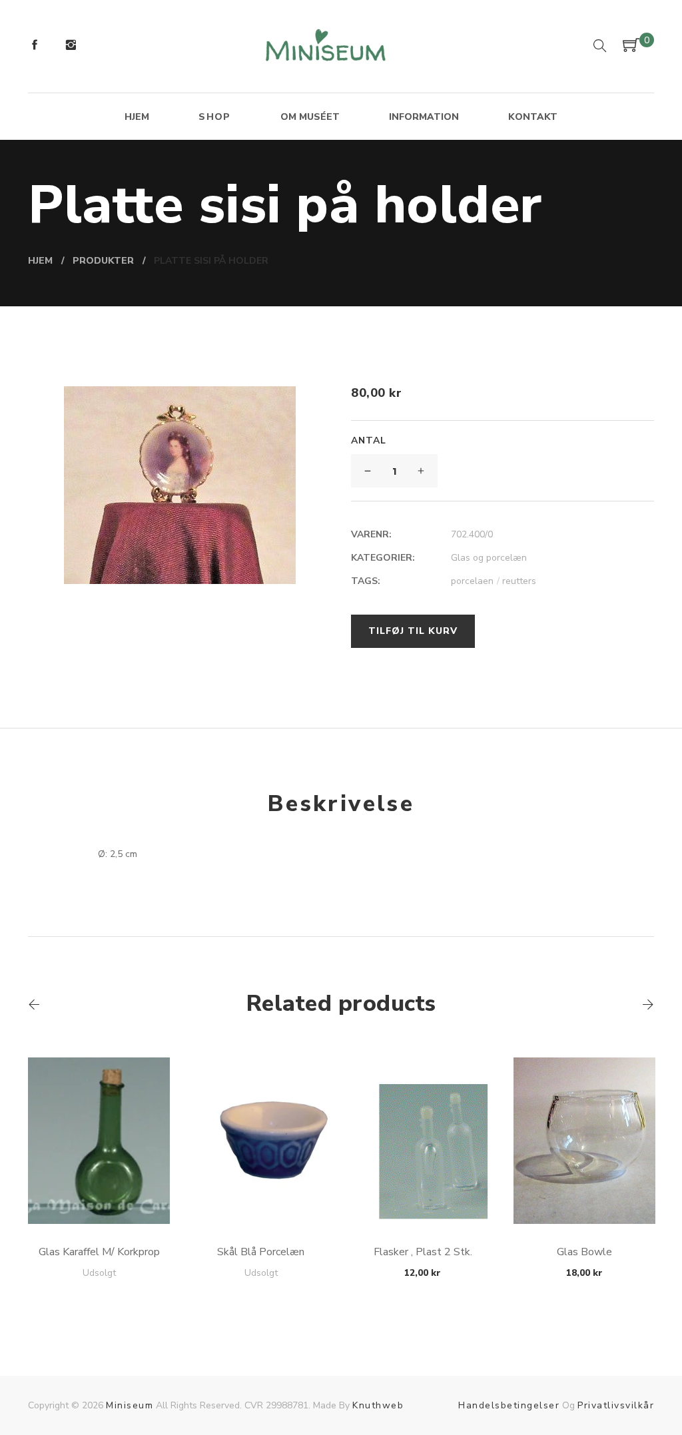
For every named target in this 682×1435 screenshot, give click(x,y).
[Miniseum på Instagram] (70, 46)
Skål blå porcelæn (260, 1252)
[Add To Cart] (99, 1192)
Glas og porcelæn (489, 557)
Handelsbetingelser (508, 1405)
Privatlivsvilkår (615, 1405)
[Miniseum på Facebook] (34, 46)
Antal (368, 440)
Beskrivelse (341, 803)
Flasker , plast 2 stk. (423, 1252)
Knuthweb (378, 1405)
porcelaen (475, 581)
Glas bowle (584, 1252)
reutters (519, 581)
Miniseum (129, 1405)
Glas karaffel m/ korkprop (99, 1252)
